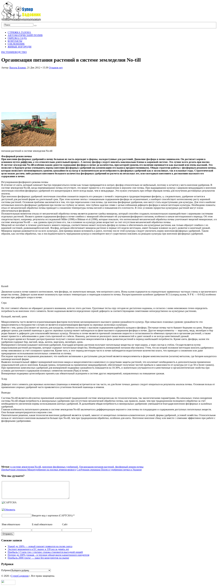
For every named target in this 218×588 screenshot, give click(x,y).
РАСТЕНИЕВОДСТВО (14, 52)
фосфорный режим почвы (129, 466)
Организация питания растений (96, 466)
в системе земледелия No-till (25, 466)
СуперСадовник (20, 575)
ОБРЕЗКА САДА (17, 38)
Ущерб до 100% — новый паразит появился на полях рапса (40, 546)
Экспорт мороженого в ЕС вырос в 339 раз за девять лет (38, 549)
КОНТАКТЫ (15, 41)
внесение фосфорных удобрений (60, 466)
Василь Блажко (17, 67)
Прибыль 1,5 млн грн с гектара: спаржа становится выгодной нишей (45, 552)
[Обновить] (8, 509)
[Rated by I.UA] (8, 584)
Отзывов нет (56, 67)
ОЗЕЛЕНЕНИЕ (16, 44)
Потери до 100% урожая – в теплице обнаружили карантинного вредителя (48, 555)
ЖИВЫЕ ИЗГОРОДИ (19, 46)
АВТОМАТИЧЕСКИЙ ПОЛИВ (25, 35)
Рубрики (6, 570)
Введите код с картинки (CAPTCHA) (52, 515)
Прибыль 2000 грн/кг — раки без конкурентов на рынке (38, 557)
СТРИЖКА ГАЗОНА (19, 32)
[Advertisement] (25, 89)
